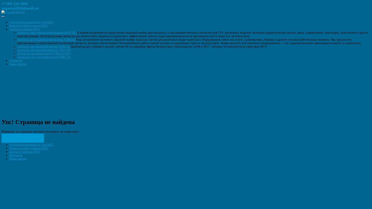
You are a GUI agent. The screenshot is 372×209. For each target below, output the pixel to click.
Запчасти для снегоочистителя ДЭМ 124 (44, 57)
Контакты (15, 60)
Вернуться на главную (23, 138)
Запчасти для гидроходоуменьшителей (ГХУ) (47, 32)
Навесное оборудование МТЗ (28, 25)
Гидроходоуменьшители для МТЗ (31, 22)
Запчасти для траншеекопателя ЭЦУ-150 (44, 50)
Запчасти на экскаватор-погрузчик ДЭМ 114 (46, 39)
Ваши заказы (17, 64)
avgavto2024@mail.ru (20, 8)
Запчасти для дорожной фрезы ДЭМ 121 (44, 46)
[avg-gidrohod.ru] (13, 12)
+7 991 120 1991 (15, 4)
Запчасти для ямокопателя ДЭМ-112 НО (43, 53)
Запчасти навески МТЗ (24, 29)
